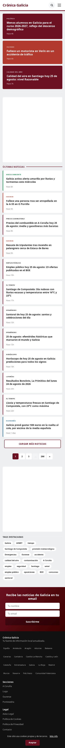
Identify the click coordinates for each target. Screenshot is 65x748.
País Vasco (27, 673)
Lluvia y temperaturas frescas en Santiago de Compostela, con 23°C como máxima (32, 404)
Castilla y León (52, 656)
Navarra (16, 673)
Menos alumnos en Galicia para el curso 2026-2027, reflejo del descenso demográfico (31, 26)
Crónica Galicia (15, 5)
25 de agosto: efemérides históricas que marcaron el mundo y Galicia (29, 338)
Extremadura (20, 665)
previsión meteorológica (43, 549)
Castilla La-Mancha (34, 656)
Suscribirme (32, 621)
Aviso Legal (8, 713)
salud (47, 566)
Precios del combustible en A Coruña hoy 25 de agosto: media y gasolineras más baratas (32, 224)
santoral (8, 578)
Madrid (51, 665)
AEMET (19, 543)
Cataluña (7, 665)
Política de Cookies (12, 719)
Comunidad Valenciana (46, 673)
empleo (8, 566)
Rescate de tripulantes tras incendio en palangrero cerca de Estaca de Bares (29, 246)
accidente (38, 554)
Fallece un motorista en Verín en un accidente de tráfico (30, 52)
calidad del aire (12, 560)
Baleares (48, 648)
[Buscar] (52, 5)
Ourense (25, 554)
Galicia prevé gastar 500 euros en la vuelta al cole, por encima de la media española (32, 426)
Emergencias (10, 554)
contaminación (31, 560)
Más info (54, 736)
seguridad (21, 566)
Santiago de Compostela (16, 549)
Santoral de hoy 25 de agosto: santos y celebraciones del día (29, 316)
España (6, 648)
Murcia (6, 673)
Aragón (28, 648)
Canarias (7, 656)
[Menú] (59, 5)
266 (42, 456)
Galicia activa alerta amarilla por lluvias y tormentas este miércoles (30, 180)
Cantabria (18, 656)
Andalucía (17, 648)
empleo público (12, 572)
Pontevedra (8, 701)
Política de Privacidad (13, 724)
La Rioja (41, 665)
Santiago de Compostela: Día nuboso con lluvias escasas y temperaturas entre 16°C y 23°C (31, 292)
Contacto (7, 729)
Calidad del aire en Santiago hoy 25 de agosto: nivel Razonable (32, 77)
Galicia (8, 543)
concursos (53, 572)
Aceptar (32, 742)
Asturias (38, 648)
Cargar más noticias (32, 443)
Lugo (5, 691)
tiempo (31, 543)
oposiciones (29, 572)
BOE (42, 572)
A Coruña (47, 560)
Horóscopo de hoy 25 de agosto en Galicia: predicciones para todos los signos (31, 360)
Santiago (35, 566)
